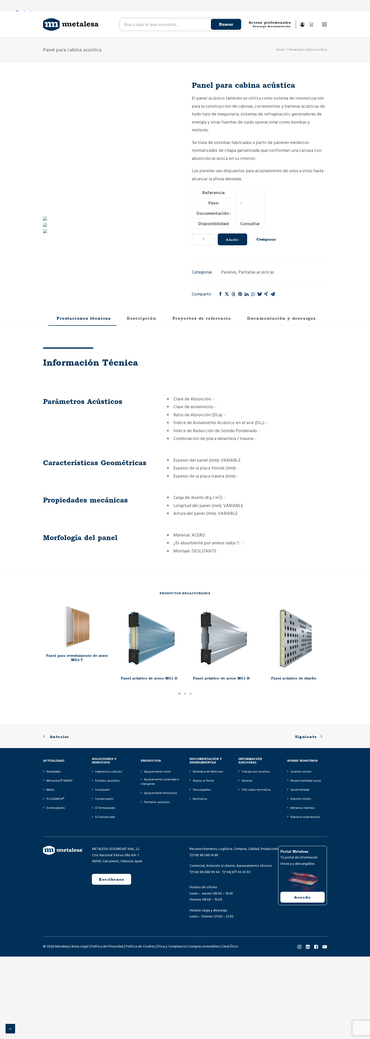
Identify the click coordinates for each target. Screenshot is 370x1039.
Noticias (247, 781)
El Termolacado (105, 808)
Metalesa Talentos (302, 808)
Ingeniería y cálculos (108, 771)
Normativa (200, 799)
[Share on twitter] (227, 294)
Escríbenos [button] (111, 879)
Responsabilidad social (305, 781)
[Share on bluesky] (259, 294)
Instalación (102, 790)
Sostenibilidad (299, 790)
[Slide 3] (190, 693)
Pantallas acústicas (256, 272)
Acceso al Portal (203, 781)
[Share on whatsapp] (253, 294)
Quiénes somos (301, 771)
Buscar (226, 24)
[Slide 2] (185, 693)
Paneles (228, 272)
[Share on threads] (233, 294)
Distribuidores (55, 808)
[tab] (140, 320)
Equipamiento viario (157, 771)
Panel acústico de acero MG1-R (221, 678)
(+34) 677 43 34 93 (237, 872)
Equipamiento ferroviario (160, 793)
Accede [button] (302, 897)
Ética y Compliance (171, 946)
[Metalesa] (71, 24)
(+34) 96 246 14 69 (204, 855)
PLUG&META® (55, 799)
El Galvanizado (105, 817)
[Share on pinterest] (240, 294)
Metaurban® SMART (59, 781)
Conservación (104, 799)
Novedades (53, 771)
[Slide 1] (179, 693)
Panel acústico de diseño (293, 678)
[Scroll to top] (10, 1028)
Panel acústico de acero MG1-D (149, 678)
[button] (324, 24)
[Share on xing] (266, 294)
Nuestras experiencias (305, 817)
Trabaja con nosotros (256, 771)
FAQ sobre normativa (256, 790)
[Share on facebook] (220, 294)
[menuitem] (180, 24)
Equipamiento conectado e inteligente (160, 781)
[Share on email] (273, 294)
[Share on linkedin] (246, 294)
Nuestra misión (300, 799)
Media (50, 790)
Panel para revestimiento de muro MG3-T (77, 658)
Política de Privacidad (107, 946)
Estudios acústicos (107, 781)
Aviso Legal (79, 946)
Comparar (266, 239)
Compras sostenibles (203, 946)
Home (280, 49)
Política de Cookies (140, 946)
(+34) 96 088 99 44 (205, 872)
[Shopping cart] (309, 24)
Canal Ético (229, 946)
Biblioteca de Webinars (208, 771)
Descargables (202, 790)
